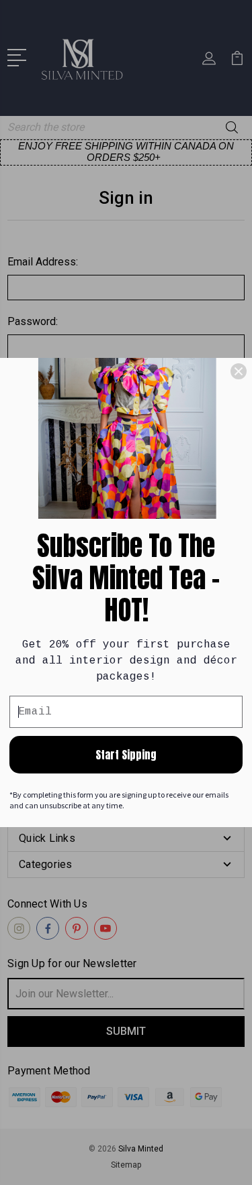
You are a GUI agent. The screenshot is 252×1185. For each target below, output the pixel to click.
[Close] (238, 371)
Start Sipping (126, 755)
